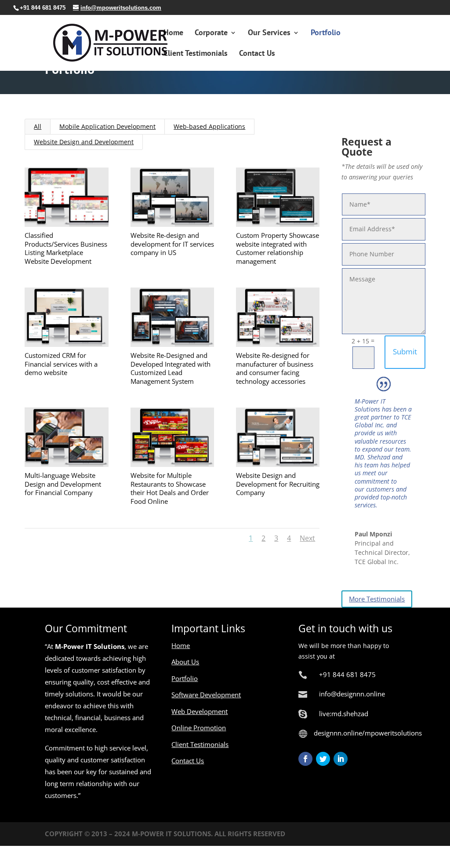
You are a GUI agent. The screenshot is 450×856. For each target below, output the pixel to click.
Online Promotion (198, 727)
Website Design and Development (84, 142)
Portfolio (326, 33)
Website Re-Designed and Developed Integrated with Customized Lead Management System (170, 368)
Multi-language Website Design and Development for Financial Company (63, 484)
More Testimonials (377, 598)
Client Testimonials (195, 54)
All (37, 126)
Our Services (269, 33)
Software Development (206, 694)
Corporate (211, 33)
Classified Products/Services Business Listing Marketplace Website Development (66, 248)
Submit (405, 351)
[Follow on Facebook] (305, 759)
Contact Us (257, 54)
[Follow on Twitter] (323, 759)
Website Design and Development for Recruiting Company (277, 484)
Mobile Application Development (107, 126)
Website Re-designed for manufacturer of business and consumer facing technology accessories (274, 368)
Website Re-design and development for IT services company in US (172, 244)
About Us (185, 661)
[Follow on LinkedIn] (341, 759)
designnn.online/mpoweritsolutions (368, 733)
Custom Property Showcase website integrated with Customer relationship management (277, 248)
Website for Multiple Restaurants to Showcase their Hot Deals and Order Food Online (170, 488)
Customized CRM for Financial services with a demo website (61, 364)
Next (307, 538)
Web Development (199, 711)
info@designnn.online (352, 693)
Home (173, 33)
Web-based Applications (209, 126)
